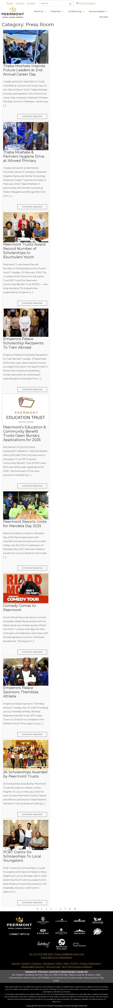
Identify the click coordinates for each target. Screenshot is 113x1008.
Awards (16, 963)
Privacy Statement (90, 963)
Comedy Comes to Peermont (19, 607)
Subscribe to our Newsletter (56, 957)
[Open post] (25, 47)
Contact (31, 3)
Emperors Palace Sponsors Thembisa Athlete (20, 692)
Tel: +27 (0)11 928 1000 (41, 954)
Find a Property (87, 3)
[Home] (13, 14)
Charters (36, 963)
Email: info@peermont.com (69, 954)
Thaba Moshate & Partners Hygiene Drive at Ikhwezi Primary (23, 156)
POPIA (74, 963)
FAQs (59, 963)
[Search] (70, 3)
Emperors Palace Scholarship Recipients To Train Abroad (23, 343)
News (10, 3)
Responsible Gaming (32, 967)
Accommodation (97, 11)
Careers (20, 3)
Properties (56, 11)
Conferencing (74, 11)
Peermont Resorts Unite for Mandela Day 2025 (24, 523)
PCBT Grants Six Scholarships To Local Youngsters (22, 856)
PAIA (66, 963)
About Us (38, 11)
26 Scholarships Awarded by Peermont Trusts (25, 774)
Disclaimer (48, 963)
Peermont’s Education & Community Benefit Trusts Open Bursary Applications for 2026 (24, 433)
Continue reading (32, 116)
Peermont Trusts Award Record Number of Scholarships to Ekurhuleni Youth (24, 250)
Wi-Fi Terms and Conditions (77, 967)
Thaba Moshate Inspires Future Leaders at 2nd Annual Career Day (24, 70)
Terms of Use (53, 967)
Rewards (103, 17)
